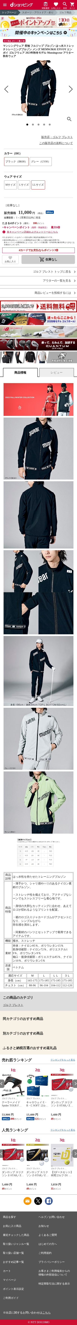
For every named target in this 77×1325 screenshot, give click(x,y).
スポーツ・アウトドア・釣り (38, 12)
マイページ (9, 1280)
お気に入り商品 (12, 1226)
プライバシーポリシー (51, 1262)
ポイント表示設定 (13, 1289)
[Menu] (5, 5)
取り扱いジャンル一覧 (16, 1244)
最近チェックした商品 (16, 1235)
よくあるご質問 (47, 1235)
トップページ (9, 12)
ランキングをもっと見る (62, 1060)
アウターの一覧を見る (57, 280)
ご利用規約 (45, 1253)
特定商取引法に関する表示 (54, 1283)
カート (7, 1271)
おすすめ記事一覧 (13, 1262)
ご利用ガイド (11, 1298)
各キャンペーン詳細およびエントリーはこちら (32, 231)
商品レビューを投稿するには (53, 292)
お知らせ (43, 1226)
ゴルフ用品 (65, 12)
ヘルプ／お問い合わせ (51, 1217)
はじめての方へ (47, 1244)
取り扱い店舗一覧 (13, 1253)
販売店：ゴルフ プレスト (57, 137)
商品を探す (9, 1217)
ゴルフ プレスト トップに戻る (52, 271)
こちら (46, 1312)
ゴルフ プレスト (13, 1005)
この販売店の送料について (56, 143)
